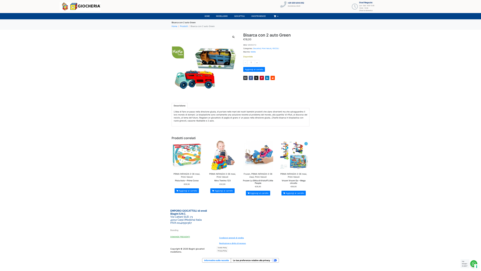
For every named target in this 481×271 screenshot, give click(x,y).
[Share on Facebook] (251, 78)
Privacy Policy (222, 251)
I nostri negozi (258, 16)
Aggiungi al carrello (254, 69)
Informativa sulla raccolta (216, 260)
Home (207, 16)
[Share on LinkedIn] (267, 78)
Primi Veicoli (266, 48)
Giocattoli (239, 16)
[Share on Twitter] (256, 78)
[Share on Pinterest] (262, 78)
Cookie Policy (222, 248)
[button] (233, 37)
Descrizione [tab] (180, 105)
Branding (174, 230)
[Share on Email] (245, 78)
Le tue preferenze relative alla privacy (251, 260)
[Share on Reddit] (273, 78)
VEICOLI (275, 48)
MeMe (253, 52)
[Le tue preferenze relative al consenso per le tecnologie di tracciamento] (476, 266)
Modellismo (222, 16)
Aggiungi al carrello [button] (188, 190)
